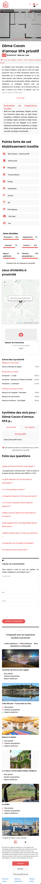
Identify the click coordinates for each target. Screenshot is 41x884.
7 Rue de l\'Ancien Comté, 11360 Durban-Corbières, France (20, 61)
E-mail (20, 601)
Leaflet (20, 323)
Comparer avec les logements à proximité (20, 263)
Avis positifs (11, 427)
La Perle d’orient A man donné (14, 838)
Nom (20, 592)
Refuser (20, 869)
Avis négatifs (30, 427)
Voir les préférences (20, 874)
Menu (37, 4)
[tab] (20, 466)
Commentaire (20, 576)
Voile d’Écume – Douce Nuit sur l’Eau (16, 704)
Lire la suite (20, 98)
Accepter (20, 863)
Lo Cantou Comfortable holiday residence (19, 771)
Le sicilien (6, 804)
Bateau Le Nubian (9, 737)
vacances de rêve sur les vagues (15, 670)
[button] (25, 842)
